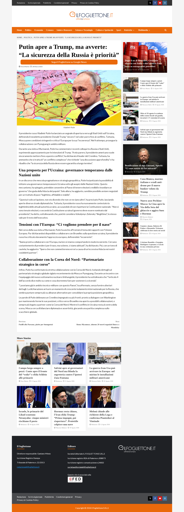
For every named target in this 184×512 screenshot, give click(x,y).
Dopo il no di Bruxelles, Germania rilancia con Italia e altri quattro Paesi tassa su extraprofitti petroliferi (143, 63)
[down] (133, 30)
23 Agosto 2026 (36, 381)
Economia (38, 30)
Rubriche (128, 30)
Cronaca (49, 30)
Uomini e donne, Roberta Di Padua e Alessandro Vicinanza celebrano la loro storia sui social (152, 228)
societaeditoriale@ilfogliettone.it (82, 467)
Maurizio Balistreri (61, 427)
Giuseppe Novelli (132, 69)
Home (19, 30)
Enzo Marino (25, 67)
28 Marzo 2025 (37, 67)
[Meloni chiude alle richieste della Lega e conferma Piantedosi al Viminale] (104, 397)
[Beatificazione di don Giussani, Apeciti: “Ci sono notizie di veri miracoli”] (145, 159)
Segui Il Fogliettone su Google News (69, 62)
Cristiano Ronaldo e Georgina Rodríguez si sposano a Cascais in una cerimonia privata (151, 245)
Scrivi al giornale (34, 3)
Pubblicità (47, 3)
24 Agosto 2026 (140, 171)
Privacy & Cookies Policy (89, 3)
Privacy (74, 3)
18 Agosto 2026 (34, 424)
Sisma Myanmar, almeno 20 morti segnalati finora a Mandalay (97, 324)
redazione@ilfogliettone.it (28, 467)
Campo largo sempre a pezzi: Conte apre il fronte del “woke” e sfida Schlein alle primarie (152, 83)
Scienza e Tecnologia (84, 30)
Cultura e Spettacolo (104, 30)
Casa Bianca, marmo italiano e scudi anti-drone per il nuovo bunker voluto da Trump (151, 185)
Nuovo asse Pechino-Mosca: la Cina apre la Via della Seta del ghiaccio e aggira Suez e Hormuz (152, 207)
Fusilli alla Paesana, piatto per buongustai (36, 323)
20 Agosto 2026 (108, 381)
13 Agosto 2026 (156, 250)
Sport (118, 30)
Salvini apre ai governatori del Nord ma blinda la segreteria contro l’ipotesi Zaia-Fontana (151, 132)
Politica (28, 30)
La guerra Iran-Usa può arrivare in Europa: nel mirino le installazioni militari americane (152, 99)
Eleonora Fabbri (96, 381)
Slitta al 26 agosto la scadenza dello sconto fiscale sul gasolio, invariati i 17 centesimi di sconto (152, 116)
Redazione (21, 3)
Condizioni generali (61, 3)
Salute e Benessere (64, 30)
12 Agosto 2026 (105, 424)
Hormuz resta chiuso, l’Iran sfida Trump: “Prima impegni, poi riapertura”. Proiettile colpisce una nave (66, 418)
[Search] (165, 30)
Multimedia (143, 30)
